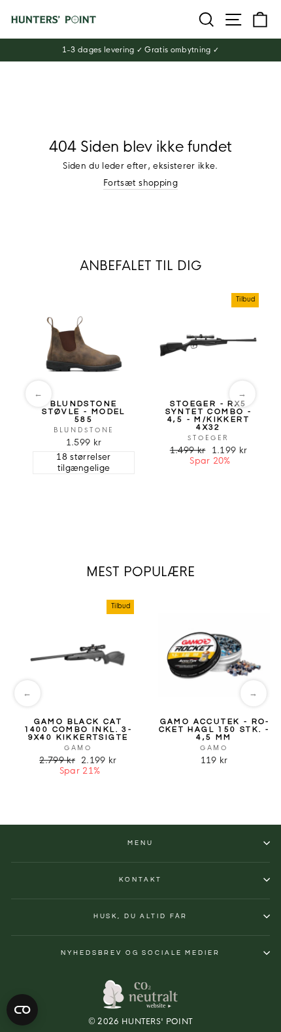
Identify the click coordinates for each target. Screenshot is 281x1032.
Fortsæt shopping (140, 183)
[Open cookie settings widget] (22, 1009)
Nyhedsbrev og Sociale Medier (140, 953)
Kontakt (140, 879)
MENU (140, 843)
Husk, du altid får (140, 916)
